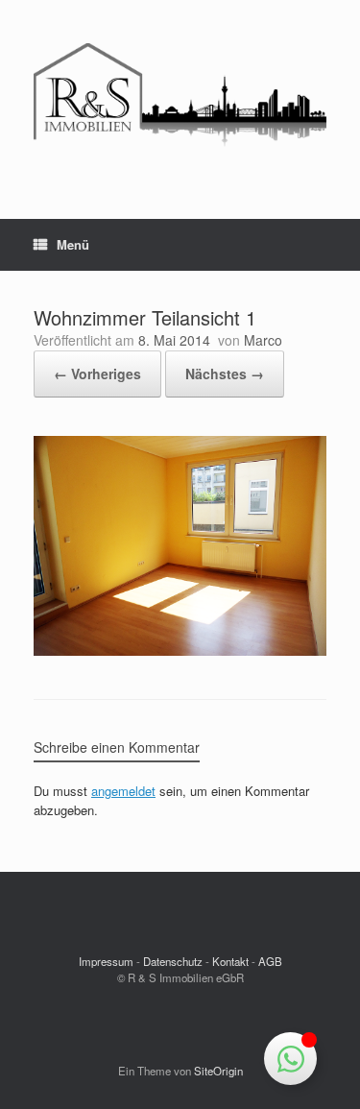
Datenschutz (173, 961)
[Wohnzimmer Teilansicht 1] (180, 650)
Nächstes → (224, 373)
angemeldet (123, 791)
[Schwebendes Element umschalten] (290, 1058)
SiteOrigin (218, 1070)
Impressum (106, 961)
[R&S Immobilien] (180, 95)
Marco (263, 340)
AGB (270, 961)
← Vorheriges (97, 373)
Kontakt (230, 961)
